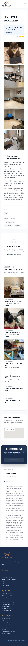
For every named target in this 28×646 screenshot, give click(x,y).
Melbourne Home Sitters (8, 595)
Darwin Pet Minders (6, 610)
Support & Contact (6, 575)
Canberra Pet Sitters (7, 608)
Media (3, 581)
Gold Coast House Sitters (8, 604)
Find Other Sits (14, 459)
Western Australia (6, 625)
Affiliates (4, 583)
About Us (4, 573)
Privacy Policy (5, 585)
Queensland (5, 622)
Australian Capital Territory (8, 631)
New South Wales (6, 618)
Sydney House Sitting (7, 593)
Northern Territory (6, 633)
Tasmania (4, 629)
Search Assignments (7, 577)
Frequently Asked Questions (9, 579)
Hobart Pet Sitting (6, 606)
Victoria (3, 620)
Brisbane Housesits (6, 598)
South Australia (5, 627)
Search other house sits (14, 254)
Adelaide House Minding (8, 602)
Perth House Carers (6, 600)
